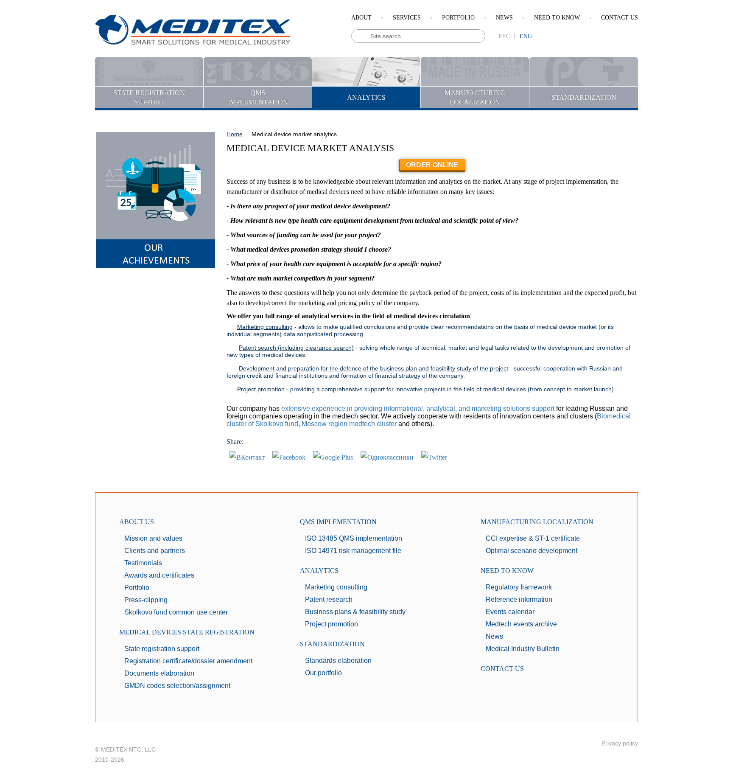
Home (235, 134)
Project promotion (261, 389)
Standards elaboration (338, 660)
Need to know (557, 18)
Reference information (519, 599)
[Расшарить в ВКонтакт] (247, 456)
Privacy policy (620, 743)
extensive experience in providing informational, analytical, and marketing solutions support (417, 408)
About (361, 18)
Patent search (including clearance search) (296, 347)
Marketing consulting (265, 326)
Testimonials (143, 563)
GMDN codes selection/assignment (177, 685)
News (504, 18)
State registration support (161, 648)
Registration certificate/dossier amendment (188, 661)
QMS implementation (338, 521)
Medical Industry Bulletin (523, 648)
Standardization (332, 644)
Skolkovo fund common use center (176, 612)
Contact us (619, 18)
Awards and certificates (159, 575)
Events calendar (510, 611)
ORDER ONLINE (432, 164)
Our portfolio (323, 672)
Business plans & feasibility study (355, 611)
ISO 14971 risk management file (353, 550)
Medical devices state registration (187, 632)
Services (407, 18)
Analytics (319, 570)
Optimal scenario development (531, 550)
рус (504, 36)
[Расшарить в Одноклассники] (387, 456)
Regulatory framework (519, 587)
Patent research (329, 599)
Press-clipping (146, 599)
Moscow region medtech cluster (349, 423)
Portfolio (458, 18)
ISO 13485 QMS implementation (353, 538)
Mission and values (153, 538)
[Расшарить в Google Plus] (333, 456)
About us (136, 521)
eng (526, 36)
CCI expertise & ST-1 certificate (533, 538)
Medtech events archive (521, 624)
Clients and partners (154, 550)
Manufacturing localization (537, 521)
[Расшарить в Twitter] (434, 456)
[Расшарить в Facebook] (288, 456)
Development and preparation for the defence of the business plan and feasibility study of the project (373, 368)
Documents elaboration (159, 673)
